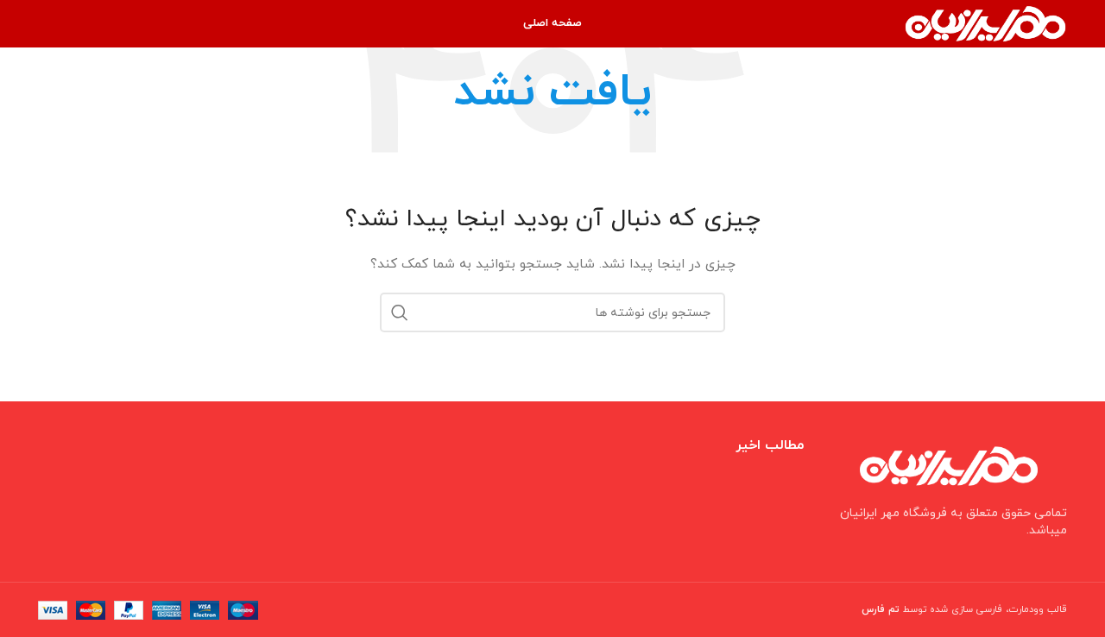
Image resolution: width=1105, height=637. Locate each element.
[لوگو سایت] (985, 23)
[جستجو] (400, 312)
